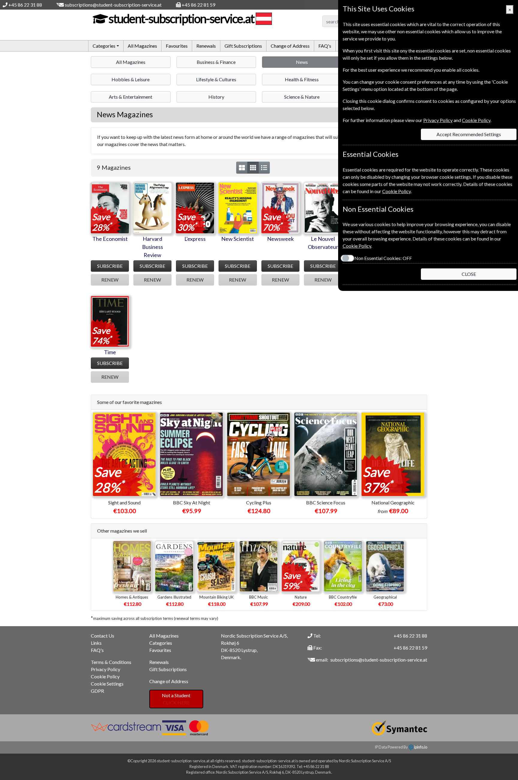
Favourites (177, 46)
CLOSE (469, 274)
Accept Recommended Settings (468, 134)
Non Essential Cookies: (383, 258)
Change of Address (290, 46)
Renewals (206, 46)
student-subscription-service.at (181, 18)
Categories (160, 643)
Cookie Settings (107, 683)
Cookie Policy (105, 676)
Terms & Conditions (111, 662)
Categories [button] (104, 46)
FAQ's (324, 46)
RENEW (109, 279)
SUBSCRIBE (110, 266)
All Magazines (142, 46)
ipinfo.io (420, 747)
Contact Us (102, 635)
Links (96, 643)
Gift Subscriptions (243, 46)
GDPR (97, 691)
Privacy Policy (105, 669)
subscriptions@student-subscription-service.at (113, 4)
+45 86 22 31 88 (25, 4)
